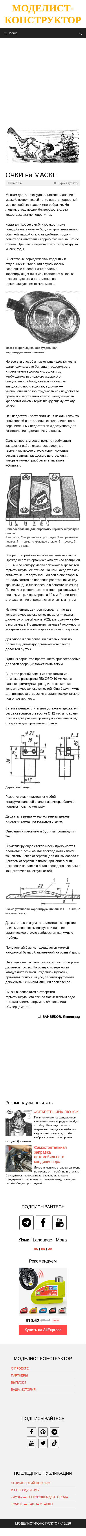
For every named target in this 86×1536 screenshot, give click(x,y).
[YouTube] (59, 1223)
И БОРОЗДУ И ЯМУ (25, 1490)
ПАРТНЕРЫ (19, 1375)
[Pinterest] (43, 1431)
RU (36, 1248)
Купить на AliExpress (43, 1330)
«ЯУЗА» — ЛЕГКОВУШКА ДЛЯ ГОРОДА (39, 1497)
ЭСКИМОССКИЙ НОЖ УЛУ (30, 1483)
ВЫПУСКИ (18, 1382)
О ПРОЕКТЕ (20, 1368)
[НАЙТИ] (80, 33)
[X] (43, 1443)
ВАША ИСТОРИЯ (23, 1389)
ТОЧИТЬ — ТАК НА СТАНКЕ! (32, 1504)
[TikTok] (54, 1443)
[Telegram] (26, 1223)
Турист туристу (68, 183)
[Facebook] (43, 1223)
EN (43, 1248)
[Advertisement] (43, 81)
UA (50, 1248)
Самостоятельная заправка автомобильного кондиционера (50, 1154)
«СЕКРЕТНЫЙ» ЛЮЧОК (56, 1112)
